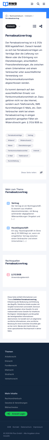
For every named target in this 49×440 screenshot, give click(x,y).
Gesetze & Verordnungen (16, 403)
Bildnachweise (11, 407)
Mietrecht (9, 370)
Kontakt (16, 427)
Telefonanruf (23, 156)
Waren (10, 145)
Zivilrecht (11, 26)
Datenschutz (26, 427)
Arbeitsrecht (10, 357)
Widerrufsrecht (25, 140)
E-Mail (10, 156)
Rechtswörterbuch (13, 398)
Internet (36, 151)
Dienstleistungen (25, 145)
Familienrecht (11, 365)
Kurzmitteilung (13, 161)
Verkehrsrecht (11, 379)
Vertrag (30, 135)
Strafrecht (9, 374)
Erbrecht (9, 361)
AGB (9, 427)
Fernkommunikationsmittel (17, 151)
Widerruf (11, 140)
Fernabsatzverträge (15, 135)
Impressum (38, 427)
